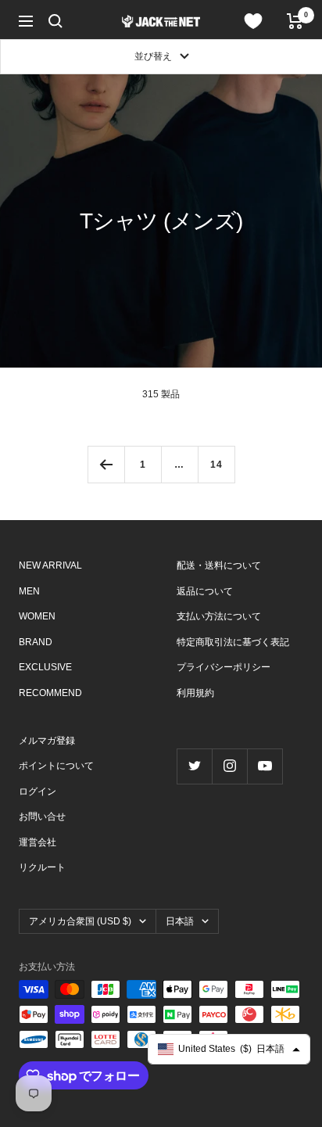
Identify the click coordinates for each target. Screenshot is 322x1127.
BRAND (35, 642)
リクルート (42, 867)
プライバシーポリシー (223, 667)
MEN (29, 591)
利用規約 (195, 692)
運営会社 (37, 842)
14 (216, 464)
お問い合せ (42, 816)
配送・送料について (219, 565)
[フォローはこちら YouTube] (264, 766)
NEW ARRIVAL (50, 565)
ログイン (37, 791)
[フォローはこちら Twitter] (194, 766)
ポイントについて (56, 765)
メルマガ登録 (47, 740)
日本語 (180, 921)
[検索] (55, 21)
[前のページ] (106, 464)
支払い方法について (219, 616)
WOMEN (37, 616)
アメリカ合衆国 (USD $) (80, 921)
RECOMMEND (50, 692)
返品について (205, 591)
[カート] (295, 21)
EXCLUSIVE (45, 667)
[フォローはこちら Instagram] (229, 766)
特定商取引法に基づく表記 (233, 642)
